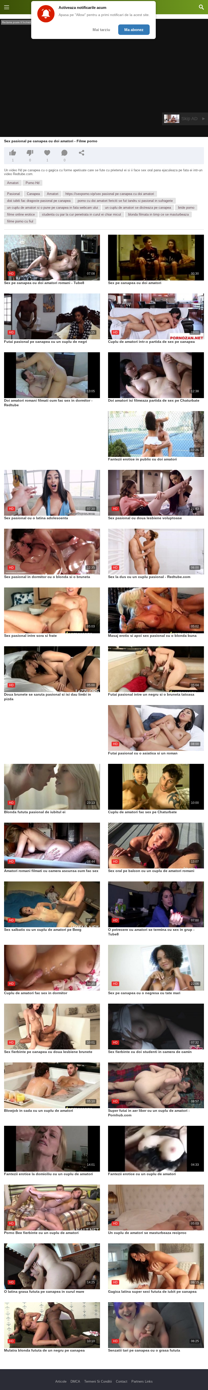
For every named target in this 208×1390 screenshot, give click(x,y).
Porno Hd (32, 183)
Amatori (13, 183)
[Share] (81, 152)
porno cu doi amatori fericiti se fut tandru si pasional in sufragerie (125, 201)
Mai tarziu (101, 29)
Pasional (13, 194)
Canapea (33, 194)
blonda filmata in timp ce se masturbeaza (158, 214)
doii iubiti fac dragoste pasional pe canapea (39, 201)
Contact (121, 1381)
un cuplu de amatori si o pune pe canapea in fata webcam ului (52, 207)
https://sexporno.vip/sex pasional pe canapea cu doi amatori (109, 194)
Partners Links (142, 1381)
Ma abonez (134, 29)
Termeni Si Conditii (98, 1381)
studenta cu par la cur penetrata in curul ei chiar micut (81, 214)
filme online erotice (21, 214)
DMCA (75, 1381)
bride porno (186, 207)
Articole (60, 1381)
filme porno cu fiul (20, 221)
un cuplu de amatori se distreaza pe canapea (138, 207)
